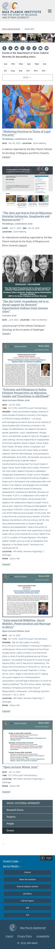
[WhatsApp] (28, 48)
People (10, 823)
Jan (5, 64)
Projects (11, 816)
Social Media (11, 866)
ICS (27, 915)
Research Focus (15, 810)
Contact (27, 872)
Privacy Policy (24, 936)
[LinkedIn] (10, 48)
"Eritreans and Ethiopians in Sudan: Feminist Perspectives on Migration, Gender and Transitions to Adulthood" (26, 393)
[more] (6, 157)
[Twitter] (22, 48)
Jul (5, 70)
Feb (13, 64)
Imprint (9, 936)
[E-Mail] (40, 48)
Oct (28, 70)
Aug (13, 70)
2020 (25, 77)
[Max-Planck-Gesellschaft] (14, 927)
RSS (27, 908)
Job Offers (27, 894)
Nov (36, 70)
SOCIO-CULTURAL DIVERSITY (23, 803)
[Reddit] (16, 48)
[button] (27, 843)
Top (48, 858)
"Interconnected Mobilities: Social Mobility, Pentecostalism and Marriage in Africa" (26, 624)
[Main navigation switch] (50, 11)
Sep (20, 70)
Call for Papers (27, 901)
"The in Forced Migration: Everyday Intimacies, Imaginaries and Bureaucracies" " (27, 216)
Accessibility (43, 936)
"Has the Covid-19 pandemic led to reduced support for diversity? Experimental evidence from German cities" (26, 306)
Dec (44, 70)
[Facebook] (4, 48)
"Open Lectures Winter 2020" (20, 767)
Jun (44, 64)
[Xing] (34, 48)
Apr (29, 64)
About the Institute (27, 879)
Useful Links (11, 861)
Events (10, 830)
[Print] (46, 48)
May (37, 64)
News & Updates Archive (27, 886)
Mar (21, 64)
